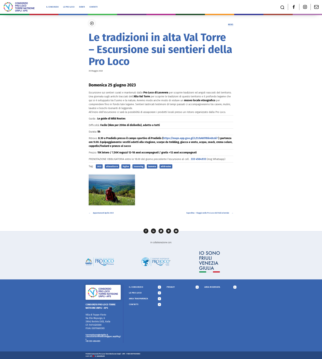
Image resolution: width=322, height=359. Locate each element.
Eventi (82, 7)
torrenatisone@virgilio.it (97, 335)
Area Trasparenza (138, 298)
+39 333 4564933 (93, 341)
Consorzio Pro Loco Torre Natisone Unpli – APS (108, 354)
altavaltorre (112, 166)
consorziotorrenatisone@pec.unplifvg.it (103, 338)
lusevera (152, 166)
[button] (146, 231)
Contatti (93, 7)
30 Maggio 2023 (96, 71)
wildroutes (166, 166)
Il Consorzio (52, 7)
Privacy (171, 287)
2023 (99, 166)
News (230, 24)
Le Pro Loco (69, 7)
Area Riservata (212, 287)
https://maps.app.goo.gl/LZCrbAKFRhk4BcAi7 (190, 138)
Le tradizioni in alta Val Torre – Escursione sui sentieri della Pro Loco (160, 49)
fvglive (126, 166)
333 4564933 (198, 159)
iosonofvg (138, 166)
